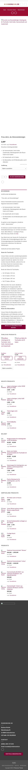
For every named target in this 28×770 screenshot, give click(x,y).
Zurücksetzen (23, 164)
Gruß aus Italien (19, 353)
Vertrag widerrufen (13, 754)
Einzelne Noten (12, 10)
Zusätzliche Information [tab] (8, 194)
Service (17, 765)
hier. (17, 233)
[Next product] (12, 13)
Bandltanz (3, 353)
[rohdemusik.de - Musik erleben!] (11, 4)
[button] (2, 4)
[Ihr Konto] (21, 4)
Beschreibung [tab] (5, 191)
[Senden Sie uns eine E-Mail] (2, 749)
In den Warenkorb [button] (20, 358)
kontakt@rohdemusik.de (12, 746)
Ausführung (4, 165)
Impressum (23, 765)
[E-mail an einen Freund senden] (2, 182)
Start (4, 10)
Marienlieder (21, 10)
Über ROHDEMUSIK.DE (8, 765)
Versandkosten (13, 144)
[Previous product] (15, 13)
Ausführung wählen (7, 358)
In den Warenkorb (17, 177)
